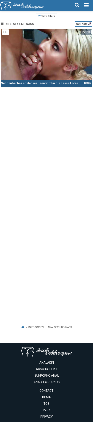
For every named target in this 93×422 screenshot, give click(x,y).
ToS (46, 403)
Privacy (46, 416)
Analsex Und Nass (60, 327)
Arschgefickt (46, 369)
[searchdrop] (77, 5)
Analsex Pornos (47, 382)
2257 (46, 410)
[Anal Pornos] (22, 5)
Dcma (46, 397)
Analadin (46, 362)
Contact (46, 390)
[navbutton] (86, 5)
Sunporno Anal (46, 375)
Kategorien (36, 327)
